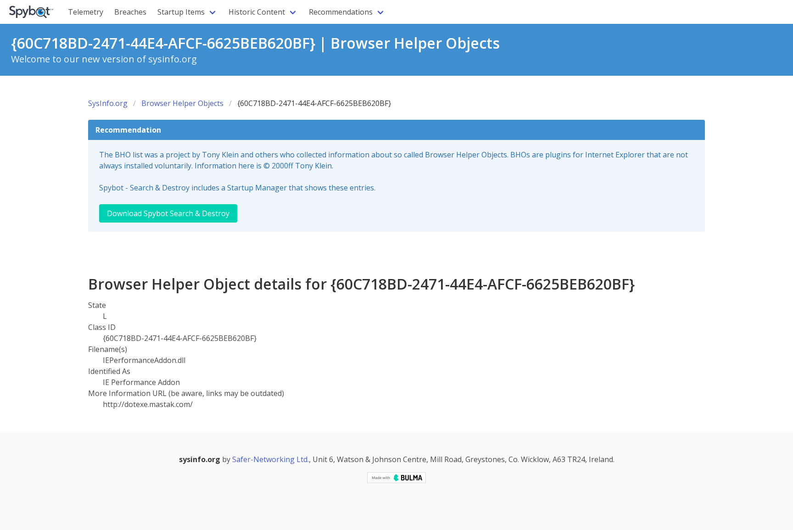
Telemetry (85, 12)
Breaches (130, 12)
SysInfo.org (108, 103)
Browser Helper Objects (182, 103)
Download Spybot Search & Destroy (168, 213)
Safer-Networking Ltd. (270, 459)
